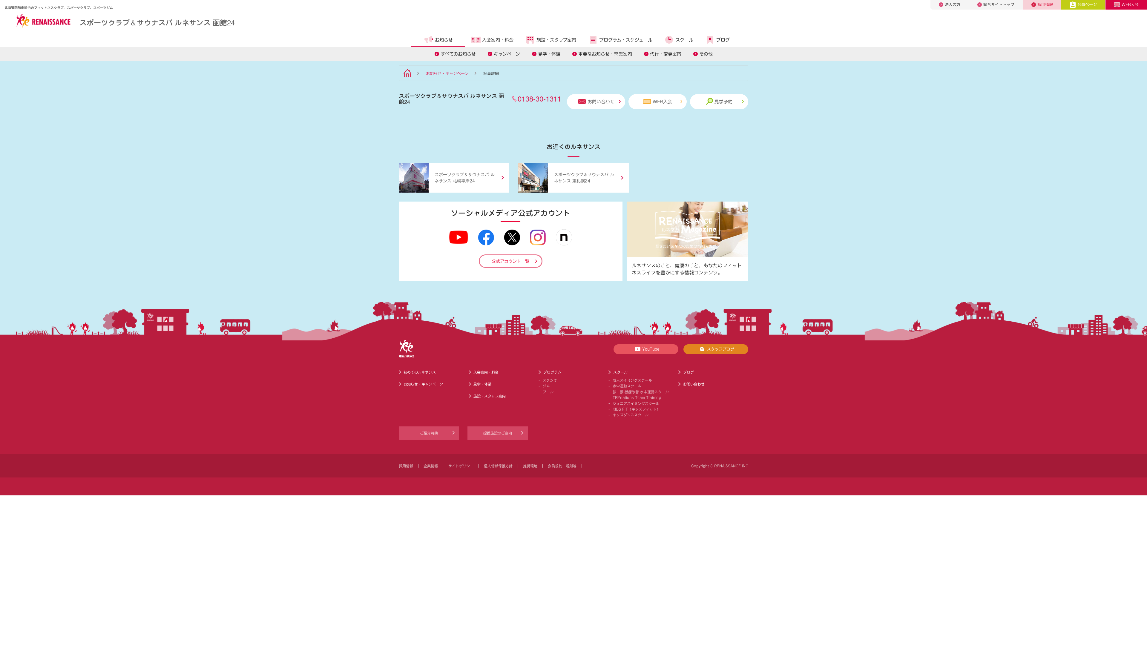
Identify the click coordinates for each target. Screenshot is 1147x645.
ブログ (723, 40)
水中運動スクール (627, 386)
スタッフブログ (720, 349)
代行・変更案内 (665, 54)
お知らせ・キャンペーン (447, 74)
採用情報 (1045, 5)
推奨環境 (530, 466)
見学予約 (723, 101)
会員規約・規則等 (562, 466)
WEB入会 (1130, 5)
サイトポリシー (460, 466)
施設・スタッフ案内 (556, 40)
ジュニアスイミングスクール (636, 403)
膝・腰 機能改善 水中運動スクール (641, 392)
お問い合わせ (601, 101)
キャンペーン (507, 54)
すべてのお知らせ (458, 54)
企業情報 (431, 466)
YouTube (650, 349)
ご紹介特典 (429, 433)
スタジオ (550, 380)
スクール (684, 40)
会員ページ (1087, 5)
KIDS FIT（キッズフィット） (636, 409)
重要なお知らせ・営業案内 (605, 54)
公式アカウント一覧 (510, 261)
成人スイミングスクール (632, 380)
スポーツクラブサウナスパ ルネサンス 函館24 (157, 22)
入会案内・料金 (497, 40)
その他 (706, 54)
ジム (546, 386)
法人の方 (952, 5)
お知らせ (444, 40)
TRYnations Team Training (637, 397)
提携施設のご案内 (497, 433)
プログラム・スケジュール (625, 40)
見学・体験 (549, 54)
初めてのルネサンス (420, 372)
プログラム (552, 372)
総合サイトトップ (998, 5)
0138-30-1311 (539, 98)
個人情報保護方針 (498, 466)
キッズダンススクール (630, 415)
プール (548, 392)
